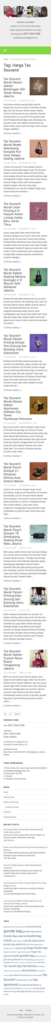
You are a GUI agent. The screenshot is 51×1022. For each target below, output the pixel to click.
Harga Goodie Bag (36, 947)
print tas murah (39, 960)
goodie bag (13, 931)
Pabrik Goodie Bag (27, 960)
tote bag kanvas (24, 991)
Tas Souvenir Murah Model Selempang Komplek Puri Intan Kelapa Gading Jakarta (14, 150)
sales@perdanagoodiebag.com (16, 744)
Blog (21, 1010)
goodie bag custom (32, 931)
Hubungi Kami (9, 797)
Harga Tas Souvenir (23, 952)
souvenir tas (8, 962)
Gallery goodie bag (11, 802)
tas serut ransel (36, 975)
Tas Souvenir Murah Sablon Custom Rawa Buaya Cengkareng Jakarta (13, 659)
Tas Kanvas (29, 966)
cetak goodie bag (20, 927)
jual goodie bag (24, 955)
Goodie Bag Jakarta (15, 936)
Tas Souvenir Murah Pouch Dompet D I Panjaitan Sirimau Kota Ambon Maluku (14, 472)
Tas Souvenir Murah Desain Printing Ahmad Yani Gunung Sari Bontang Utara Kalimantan (15, 344)
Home (6, 792)
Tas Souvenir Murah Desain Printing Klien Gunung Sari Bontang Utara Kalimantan (13, 597)
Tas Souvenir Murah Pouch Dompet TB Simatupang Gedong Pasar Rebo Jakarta (13, 535)
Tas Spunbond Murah (28, 985)
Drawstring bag (33, 926)
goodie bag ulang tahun (34, 944)
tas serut (25, 975)
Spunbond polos (10, 817)
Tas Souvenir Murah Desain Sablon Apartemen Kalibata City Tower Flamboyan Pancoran (18, 408)
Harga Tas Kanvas (10, 952)
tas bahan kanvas (31, 962)
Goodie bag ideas (12, 807)
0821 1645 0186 (31, 33)
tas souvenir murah (24, 980)
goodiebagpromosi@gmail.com (26, 38)
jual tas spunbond (12, 959)
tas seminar (14, 975)
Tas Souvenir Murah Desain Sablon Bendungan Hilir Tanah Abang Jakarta (14, 87)
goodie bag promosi (34, 940)
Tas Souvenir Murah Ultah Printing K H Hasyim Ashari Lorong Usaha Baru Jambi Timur (13, 214)
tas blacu (41, 962)
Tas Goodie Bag (13, 966)
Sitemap (29, 1010)
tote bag (13, 991)
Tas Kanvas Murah (15, 971)
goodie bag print (18, 941)
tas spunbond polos (27, 988)
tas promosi (29, 970)
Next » (17, 714)
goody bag (21, 948)
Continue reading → (12, 133)
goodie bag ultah (9, 948)
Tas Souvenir (10, 100)
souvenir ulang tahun (19, 962)
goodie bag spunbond (14, 944)
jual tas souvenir (40, 956)
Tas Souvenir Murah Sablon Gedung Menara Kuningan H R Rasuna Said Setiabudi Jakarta (14, 280)
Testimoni (7, 812)
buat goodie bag (9, 927)
